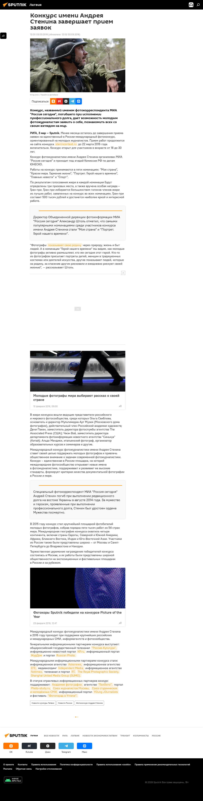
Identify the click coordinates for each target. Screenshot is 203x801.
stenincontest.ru (66, 144)
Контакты (22, 764)
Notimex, (37, 672)
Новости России (65, 703)
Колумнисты (141, 735)
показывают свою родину (64, 245)
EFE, (33, 668)
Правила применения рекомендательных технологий (162, 764)
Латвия (75, 735)
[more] (120, 406)
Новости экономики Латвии (99, 735)
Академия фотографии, (67, 684)
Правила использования (43, 764)
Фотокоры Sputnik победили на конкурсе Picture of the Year (77, 614)
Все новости (51, 735)
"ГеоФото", (105, 684)
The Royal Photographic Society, (98, 672)
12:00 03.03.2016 (39, 34)
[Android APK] (13, 780)
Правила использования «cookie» (113, 764)
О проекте (8, 764)
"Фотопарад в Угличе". (62, 695)
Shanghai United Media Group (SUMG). (56, 675)
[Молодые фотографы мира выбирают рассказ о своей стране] (77, 371)
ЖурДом (36, 655)
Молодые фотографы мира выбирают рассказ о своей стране (76, 397)
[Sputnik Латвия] (15, 7)
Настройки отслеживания (49, 768)
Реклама (7, 768)
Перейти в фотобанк (49, 95)
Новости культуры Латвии (43, 703)
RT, (73, 672)
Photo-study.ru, (41, 688)
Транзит (125, 735)
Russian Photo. (65, 655)
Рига (65, 735)
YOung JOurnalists (106, 692)
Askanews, (75, 664)
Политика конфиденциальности (76, 764)
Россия (156, 735)
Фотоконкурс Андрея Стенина (89, 703)
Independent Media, (71, 668)
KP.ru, (81, 651)
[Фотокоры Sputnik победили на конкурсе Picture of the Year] (77, 588)
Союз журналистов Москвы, (71, 688)
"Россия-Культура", (104, 648)
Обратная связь (24, 768)
